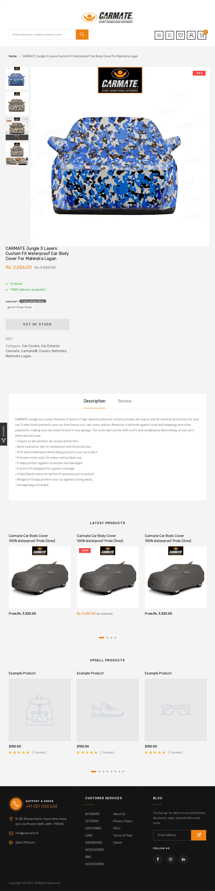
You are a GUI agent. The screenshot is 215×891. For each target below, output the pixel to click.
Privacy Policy (122, 821)
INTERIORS (92, 814)
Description (94, 401)
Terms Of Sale (122, 835)
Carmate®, (29, 351)
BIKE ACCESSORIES (94, 860)
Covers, (45, 351)
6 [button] (115, 771)
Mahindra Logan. (19, 356)
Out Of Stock (37, 324)
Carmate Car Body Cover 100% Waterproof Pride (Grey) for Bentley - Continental (100, 541)
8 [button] (123, 771)
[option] (120, 156)
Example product (22, 673)
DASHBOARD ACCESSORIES (94, 846)
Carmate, (13, 351)
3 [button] (111, 637)
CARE (89, 835)
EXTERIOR (92, 821)
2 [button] (107, 637)
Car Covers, (31, 346)
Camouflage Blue (33, 301)
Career (117, 842)
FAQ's (117, 828)
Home (13, 56)
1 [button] (101, 637)
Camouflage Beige (20, 306)
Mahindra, (59, 351)
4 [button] (115, 637)
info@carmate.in (27, 833)
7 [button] (119, 771)
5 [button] (111, 771)
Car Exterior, (50, 346)
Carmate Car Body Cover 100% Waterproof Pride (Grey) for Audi (32, 541)
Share (3, 431)
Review (125, 401)
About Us (119, 814)
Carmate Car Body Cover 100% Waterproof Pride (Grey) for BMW (168, 541)
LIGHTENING (93, 828)
